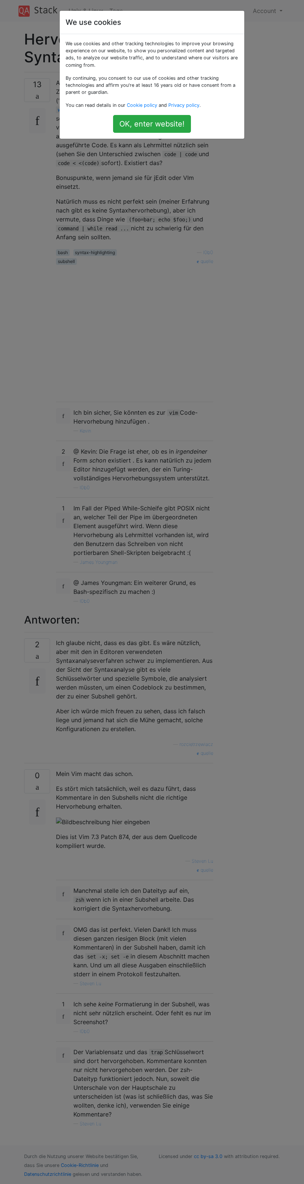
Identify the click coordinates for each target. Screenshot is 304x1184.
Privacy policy (183, 105)
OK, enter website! (152, 123)
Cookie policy (142, 105)
